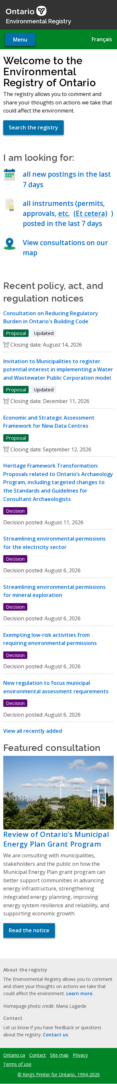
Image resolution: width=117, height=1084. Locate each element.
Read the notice (29, 930)
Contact (37, 1055)
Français (102, 39)
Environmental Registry (38, 21)
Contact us (55, 1034)
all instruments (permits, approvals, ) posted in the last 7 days (68, 213)
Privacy (80, 1055)
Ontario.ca (14, 1055)
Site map (59, 1055)
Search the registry (33, 127)
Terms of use (17, 1064)
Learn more (79, 993)
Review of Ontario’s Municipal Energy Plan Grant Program (56, 839)
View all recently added (32, 730)
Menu (20, 39)
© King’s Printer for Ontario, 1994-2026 (59, 1074)
